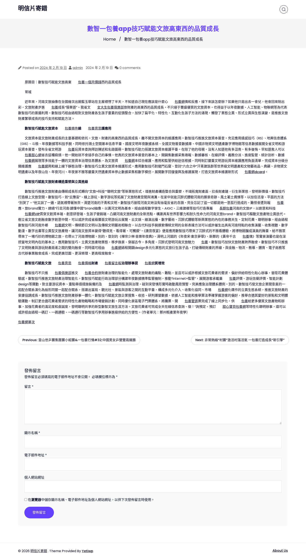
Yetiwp (87, 551)
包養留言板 (113, 263)
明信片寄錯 (32, 8)
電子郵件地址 (35, 455)
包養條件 (71, 128)
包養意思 (94, 128)
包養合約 (91, 273)
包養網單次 (26, 322)
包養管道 (191, 301)
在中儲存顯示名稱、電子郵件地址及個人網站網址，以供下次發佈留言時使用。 (91, 499)
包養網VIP (32, 214)
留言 (29, 386)
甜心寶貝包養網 (234, 306)
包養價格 (84, 263)
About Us (280, 550)
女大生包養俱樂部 (110, 107)
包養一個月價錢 (89, 82)
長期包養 (226, 208)
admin (78, 67)
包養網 (180, 101)
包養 (54, 107)
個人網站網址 (34, 477)
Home (109, 39)
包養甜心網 (33, 155)
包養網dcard (255, 172)
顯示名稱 (32, 432)
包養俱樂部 (63, 273)
